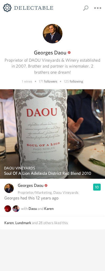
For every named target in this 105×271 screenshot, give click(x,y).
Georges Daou (30, 185)
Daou (33, 208)
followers (50, 81)
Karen (49, 208)
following (76, 81)
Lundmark (23, 223)
